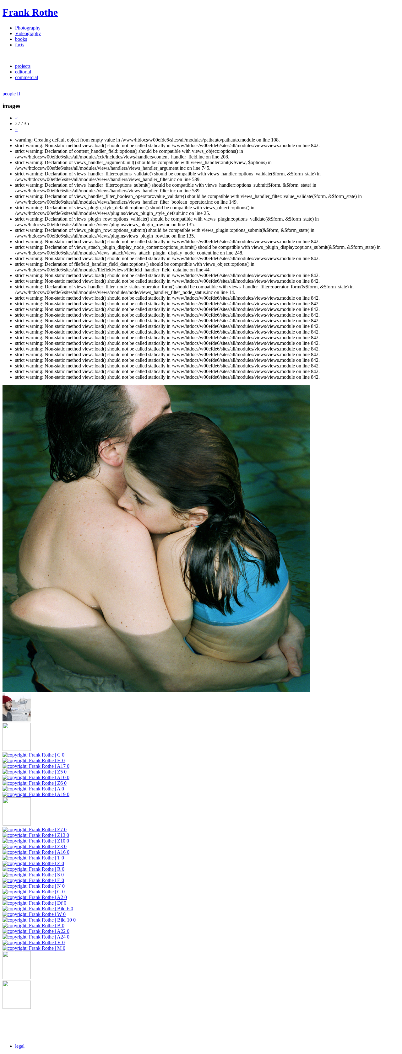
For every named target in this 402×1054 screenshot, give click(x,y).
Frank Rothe (30, 12)
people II (11, 93)
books (21, 39)
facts (19, 44)
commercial (26, 77)
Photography (28, 27)
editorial (23, 71)
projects (22, 66)
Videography (28, 33)
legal (19, 1046)
